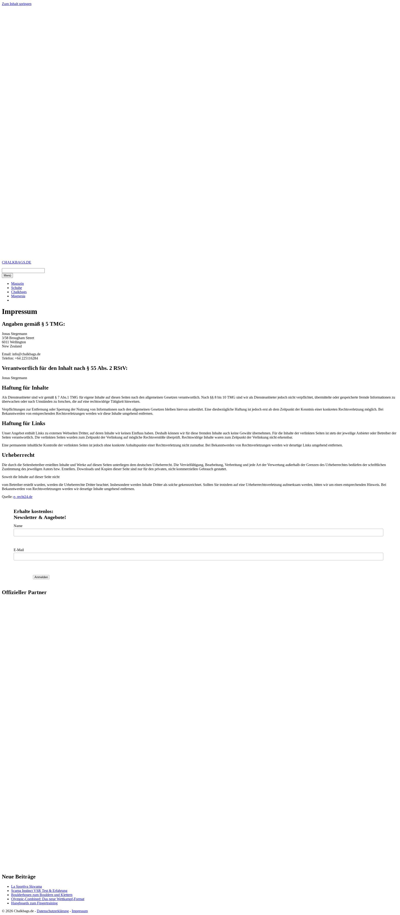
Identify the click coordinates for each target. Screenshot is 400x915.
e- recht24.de (22, 497)
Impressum (80, 911)
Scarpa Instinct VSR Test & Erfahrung (39, 891)
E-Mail (19, 550)
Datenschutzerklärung (53, 911)
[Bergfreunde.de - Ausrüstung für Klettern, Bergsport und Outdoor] (200, 863)
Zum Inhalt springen (16, 4)
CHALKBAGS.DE (16, 262)
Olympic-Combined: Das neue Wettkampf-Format (47, 899)
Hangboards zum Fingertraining (34, 903)
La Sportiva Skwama (26, 886)
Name (18, 526)
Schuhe (16, 288)
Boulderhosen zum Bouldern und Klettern (41, 895)
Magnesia (18, 296)
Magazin (17, 284)
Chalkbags (19, 292)
